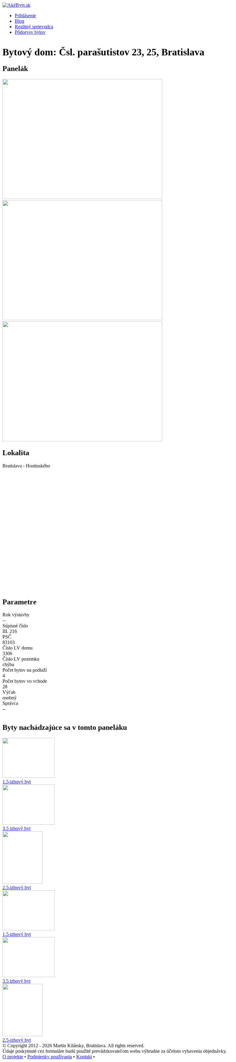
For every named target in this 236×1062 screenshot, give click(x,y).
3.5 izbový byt (16, 828)
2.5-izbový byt (16, 887)
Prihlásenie (25, 15)
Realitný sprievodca (34, 26)
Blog (19, 21)
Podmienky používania (49, 1056)
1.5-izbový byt (16, 781)
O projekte (12, 1056)
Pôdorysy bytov (30, 32)
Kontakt (84, 1056)
